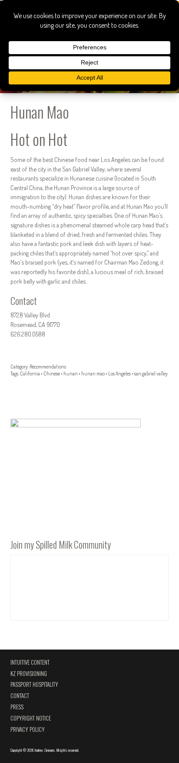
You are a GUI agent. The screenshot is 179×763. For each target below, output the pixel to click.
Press (16, 707)
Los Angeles (119, 373)
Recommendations (48, 366)
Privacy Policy (27, 729)
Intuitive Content (30, 662)
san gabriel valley (151, 373)
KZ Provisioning (28, 673)
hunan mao (93, 373)
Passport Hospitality (34, 684)
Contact (19, 696)
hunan (70, 373)
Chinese (51, 373)
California (30, 373)
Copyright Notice (30, 718)
